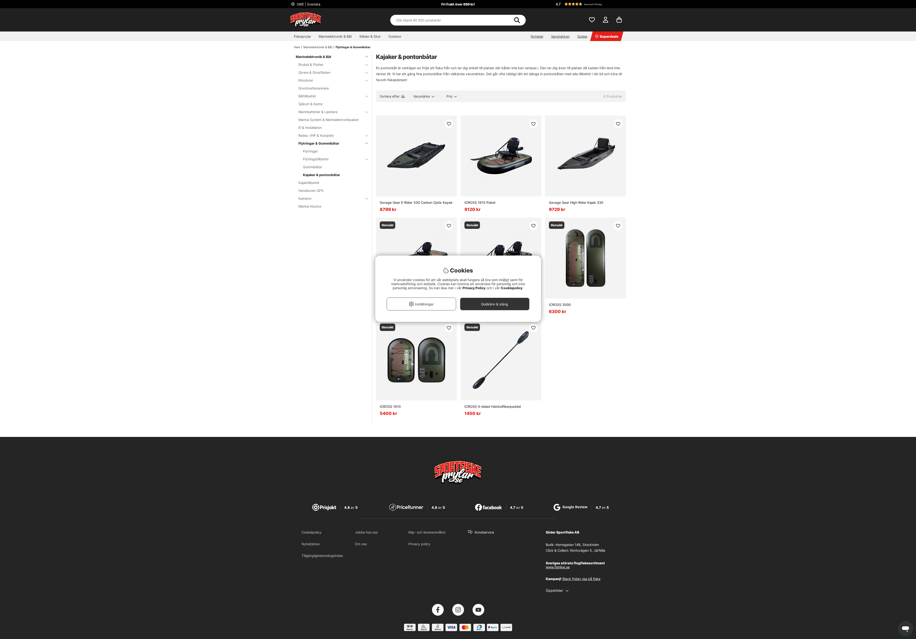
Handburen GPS (310, 191)
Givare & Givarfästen (314, 72)
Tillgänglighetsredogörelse (322, 556)
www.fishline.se (558, 567)
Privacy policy (419, 544)
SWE (308, 4)
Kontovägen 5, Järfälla (587, 550)
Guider (582, 36)
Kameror (305, 198)
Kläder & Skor (370, 36)
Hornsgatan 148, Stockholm (577, 545)
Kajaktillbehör (308, 183)
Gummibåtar (312, 167)
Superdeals (609, 36)
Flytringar (310, 151)
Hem (297, 47)
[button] (590, 4)
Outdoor (394, 36)
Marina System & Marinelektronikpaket (328, 120)
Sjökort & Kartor (310, 104)
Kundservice (484, 532)
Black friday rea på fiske (581, 579)
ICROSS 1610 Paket (479, 202)
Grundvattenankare (313, 88)
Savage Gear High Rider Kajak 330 (576, 202)
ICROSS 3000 (560, 305)
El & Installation (310, 128)
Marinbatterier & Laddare (318, 112)
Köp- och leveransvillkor (427, 532)
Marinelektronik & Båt (335, 36)
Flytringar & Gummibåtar (353, 47)
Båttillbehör (307, 96)
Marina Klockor (310, 206)
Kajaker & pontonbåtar (321, 175)
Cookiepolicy (312, 532)
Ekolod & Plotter (310, 65)
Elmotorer (305, 80)
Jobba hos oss (366, 532)
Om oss (361, 544)
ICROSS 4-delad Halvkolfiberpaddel (492, 406)
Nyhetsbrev (311, 544)
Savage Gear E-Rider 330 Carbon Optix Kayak (416, 202)
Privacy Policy (474, 288)
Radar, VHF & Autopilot (316, 135)
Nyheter (537, 36)
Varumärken (560, 36)
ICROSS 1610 (390, 406)
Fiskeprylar (302, 36)
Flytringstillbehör (316, 159)
